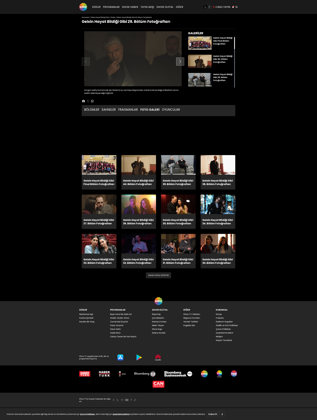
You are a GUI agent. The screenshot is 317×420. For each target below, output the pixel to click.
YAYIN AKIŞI (147, 7)
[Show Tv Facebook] (113, 400)
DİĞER (179, 7)
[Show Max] (234, 373)
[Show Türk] (219, 373)
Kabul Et (212, 414)
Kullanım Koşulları (224, 321)
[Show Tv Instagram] (122, 400)
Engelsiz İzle (189, 325)
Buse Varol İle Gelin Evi (121, 314)
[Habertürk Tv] (104, 374)
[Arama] (236, 7)
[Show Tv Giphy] (131, 400)
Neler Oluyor (158, 325)
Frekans (220, 318)
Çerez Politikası (87, 414)
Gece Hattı (115, 329)
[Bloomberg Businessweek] (178, 374)
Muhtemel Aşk (86, 314)
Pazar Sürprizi (116, 325)
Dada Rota (115, 332)
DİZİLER (96, 7)
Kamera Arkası (159, 321)
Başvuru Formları (191, 318)
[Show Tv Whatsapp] (92, 101)
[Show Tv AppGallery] (158, 357)
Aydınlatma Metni (121, 414)
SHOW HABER (130, 7)
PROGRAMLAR (111, 7)
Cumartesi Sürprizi (119, 321)
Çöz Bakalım (158, 318)
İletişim (219, 336)
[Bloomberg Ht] (145, 374)
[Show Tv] (83, 7)
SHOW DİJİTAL (165, 7)
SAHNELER (109, 110)
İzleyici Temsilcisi (224, 340)
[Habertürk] (84, 374)
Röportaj (156, 314)
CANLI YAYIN (222, 7)
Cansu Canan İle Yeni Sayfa (123, 336)
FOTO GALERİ (149, 110)
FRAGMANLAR (128, 110)
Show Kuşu (157, 329)
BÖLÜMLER (91, 110)
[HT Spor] (122, 374)
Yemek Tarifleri (190, 321)
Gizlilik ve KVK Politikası (227, 325)
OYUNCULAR (171, 110)
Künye (219, 314)
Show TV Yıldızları (191, 314)
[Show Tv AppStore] (120, 357)
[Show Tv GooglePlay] (139, 357)
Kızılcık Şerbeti (86, 318)
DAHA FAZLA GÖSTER (158, 275)
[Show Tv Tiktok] (135, 400)
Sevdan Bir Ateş (86, 321)
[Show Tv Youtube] (126, 400)
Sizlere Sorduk (158, 332)
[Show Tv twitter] (88, 101)
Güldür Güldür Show (119, 318)
